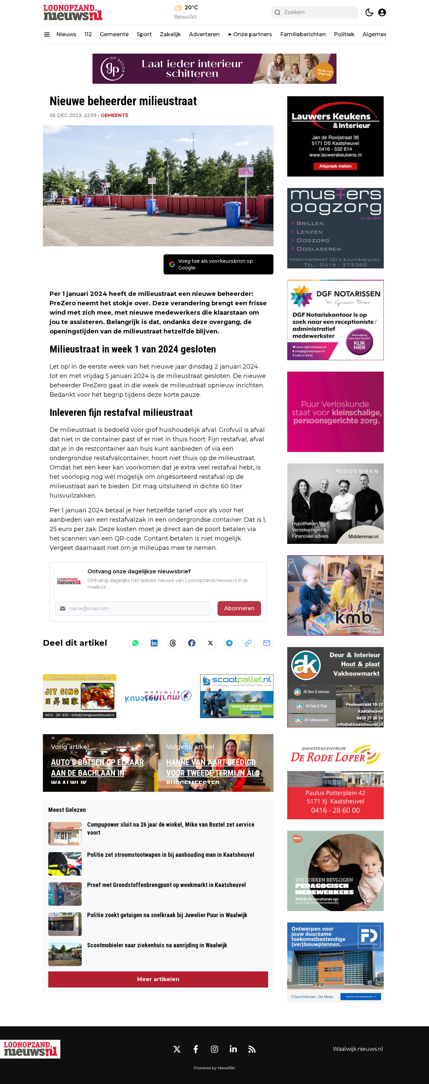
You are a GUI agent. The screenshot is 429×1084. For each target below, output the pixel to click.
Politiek (344, 34)
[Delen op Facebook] (191, 643)
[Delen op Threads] (173, 643)
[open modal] (382, 12)
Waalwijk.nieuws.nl (358, 1049)
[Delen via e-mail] (266, 643)
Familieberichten (303, 34)
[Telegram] (229, 643)
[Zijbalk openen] (47, 34)
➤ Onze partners (250, 34)
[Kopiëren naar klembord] (248, 643)
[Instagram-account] (214, 1049)
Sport (144, 34)
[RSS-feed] (252, 1049)
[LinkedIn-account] (233, 1049)
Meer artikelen (158, 979)
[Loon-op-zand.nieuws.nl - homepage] (73, 12)
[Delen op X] (210, 643)
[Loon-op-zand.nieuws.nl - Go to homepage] (30, 1049)
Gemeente (114, 34)
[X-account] (177, 1049)
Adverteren (204, 34)
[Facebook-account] (196, 1049)
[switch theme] (369, 12)
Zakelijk (170, 34)
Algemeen (377, 34)
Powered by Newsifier (214, 1067)
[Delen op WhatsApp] (135, 643)
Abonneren (239, 608)
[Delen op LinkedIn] (154, 643)
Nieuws (66, 34)
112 (88, 34)
